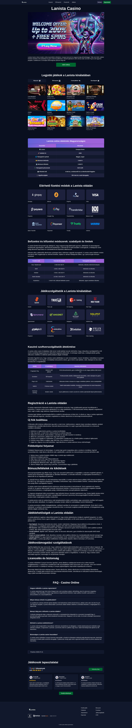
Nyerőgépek (94, 80)
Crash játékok (74, 80)
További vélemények (66, 693)
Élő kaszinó (55, 80)
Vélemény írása (95, 669)
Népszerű (35, 80)
